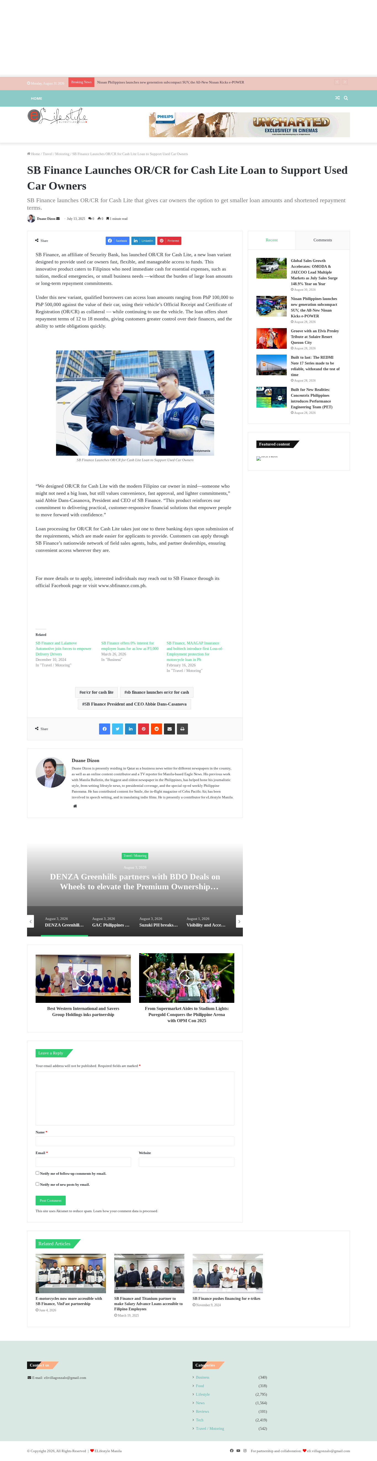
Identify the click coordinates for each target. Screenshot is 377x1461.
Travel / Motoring (56, 154)
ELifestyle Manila (108, 1451)
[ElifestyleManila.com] (57, 115)
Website (145, 1153)
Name (41, 1132)
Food (200, 1386)
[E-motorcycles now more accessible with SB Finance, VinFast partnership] (71, 1273)
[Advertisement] (188, 38)
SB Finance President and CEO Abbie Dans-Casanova (135, 704)
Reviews (202, 1411)
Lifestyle (203, 1394)
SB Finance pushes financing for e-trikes (226, 1299)
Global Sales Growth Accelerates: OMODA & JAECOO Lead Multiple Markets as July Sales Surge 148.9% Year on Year (314, 272)
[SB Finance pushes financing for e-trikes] (228, 1273)
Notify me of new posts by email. (65, 1184)
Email (42, 1153)
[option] (135, 881)
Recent (272, 240)
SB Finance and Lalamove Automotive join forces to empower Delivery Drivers (63, 648)
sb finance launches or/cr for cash (158, 692)
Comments (323, 240)
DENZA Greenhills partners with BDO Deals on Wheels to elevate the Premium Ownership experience (135, 886)
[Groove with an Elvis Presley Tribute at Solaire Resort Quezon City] (271, 338)
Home (36, 98)
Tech (199, 1420)
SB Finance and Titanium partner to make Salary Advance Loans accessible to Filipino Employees (148, 1304)
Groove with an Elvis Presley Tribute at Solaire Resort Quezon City (147, 82)
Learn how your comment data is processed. (125, 1211)
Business (202, 1377)
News (200, 1403)
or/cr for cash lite (97, 692)
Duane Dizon (46, 219)
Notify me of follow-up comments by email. (73, 1173)
